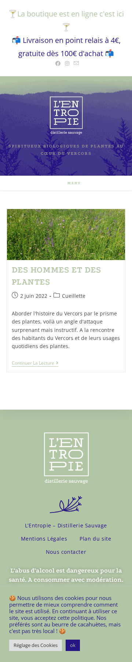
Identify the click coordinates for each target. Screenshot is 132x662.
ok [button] (73, 645)
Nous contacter (66, 551)
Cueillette (73, 295)
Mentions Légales (44, 538)
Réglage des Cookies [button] (36, 645)
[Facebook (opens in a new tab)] (58, 63)
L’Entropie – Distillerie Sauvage (66, 525)
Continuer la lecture (35, 363)
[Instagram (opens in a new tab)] (67, 63)
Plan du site (95, 538)
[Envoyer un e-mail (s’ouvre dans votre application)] (75, 63)
